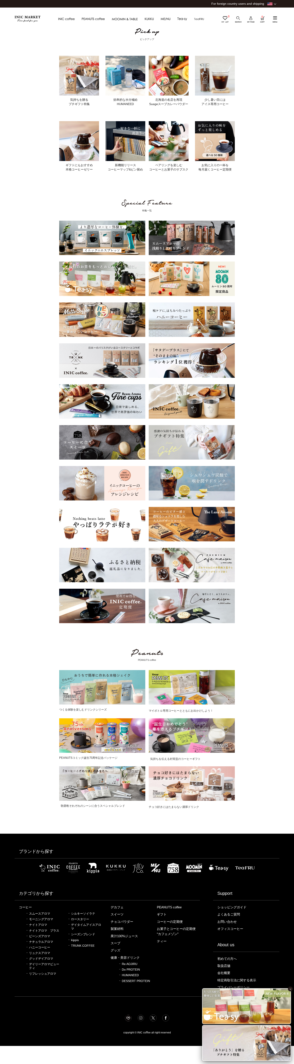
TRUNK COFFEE (82, 945)
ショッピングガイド (231, 907)
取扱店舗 (223, 966)
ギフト (162, 914)
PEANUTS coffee (169, 907)
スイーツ (117, 914)
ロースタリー (80, 919)
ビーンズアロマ (39, 936)
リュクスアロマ (39, 953)
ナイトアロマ (38, 924)
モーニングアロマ (41, 919)
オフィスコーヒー (230, 929)
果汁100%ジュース (124, 936)
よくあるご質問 (228, 914)
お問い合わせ (227, 921)
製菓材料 (117, 929)
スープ (115, 943)
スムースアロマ (39, 913)
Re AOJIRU (129, 964)
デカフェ (117, 907)
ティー (162, 941)
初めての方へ (227, 958)
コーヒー (25, 907)
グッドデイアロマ (41, 958)
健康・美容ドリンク (125, 957)
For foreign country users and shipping (237, 3)
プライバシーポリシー (233, 987)
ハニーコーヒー (39, 947)
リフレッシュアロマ (42, 973)
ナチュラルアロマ (41, 941)
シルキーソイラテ (83, 913)
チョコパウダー (122, 921)
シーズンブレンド (83, 934)
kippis (75, 940)
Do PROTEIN (131, 969)
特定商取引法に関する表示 (236, 980)
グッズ (115, 950)
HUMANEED (130, 975)
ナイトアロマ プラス (44, 930)
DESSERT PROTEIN (136, 981)
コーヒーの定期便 (170, 921)
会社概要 (223, 973)
